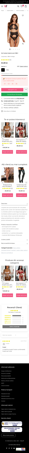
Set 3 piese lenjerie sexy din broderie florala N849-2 (7, 140)
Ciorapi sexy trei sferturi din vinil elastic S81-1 (21, 185)
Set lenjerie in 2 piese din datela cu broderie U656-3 (21, 140)
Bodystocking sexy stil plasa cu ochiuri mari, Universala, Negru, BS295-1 (7, 185)
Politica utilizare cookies (7, 380)
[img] (6, 341)
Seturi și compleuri (7, 252)
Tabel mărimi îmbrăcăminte (8, 409)
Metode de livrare (5, 393)
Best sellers (16, 248)
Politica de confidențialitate (8, 378)
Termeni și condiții (6, 373)
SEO (18, 441)
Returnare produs (8, 435)
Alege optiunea (7, 152)
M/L (7, 70)
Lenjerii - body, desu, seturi (19, 250)
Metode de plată (5, 396)
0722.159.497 (20, 98)
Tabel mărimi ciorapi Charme (8, 414)
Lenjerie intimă (6, 250)
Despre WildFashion (6, 371)
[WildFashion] (5, 6)
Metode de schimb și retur (7, 398)
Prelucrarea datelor (6, 375)
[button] (5, 60)
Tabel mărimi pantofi (6, 411)
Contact (3, 401)
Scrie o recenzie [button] (14, 326)
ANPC (2, 383)
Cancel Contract (5, 385)
